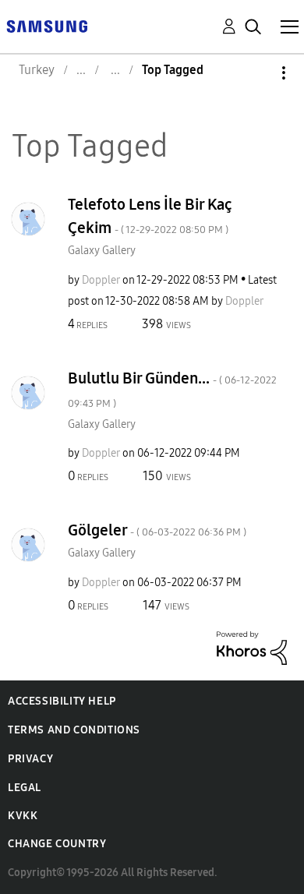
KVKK (22, 815)
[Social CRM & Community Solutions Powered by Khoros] (252, 646)
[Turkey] (46, 25)
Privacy (30, 758)
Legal (24, 787)
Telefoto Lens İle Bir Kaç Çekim (150, 216)
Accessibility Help (62, 701)
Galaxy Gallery (102, 250)
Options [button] (257, 73)
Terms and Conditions (74, 730)
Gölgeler (157, 530)
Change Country (57, 843)
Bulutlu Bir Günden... (172, 389)
